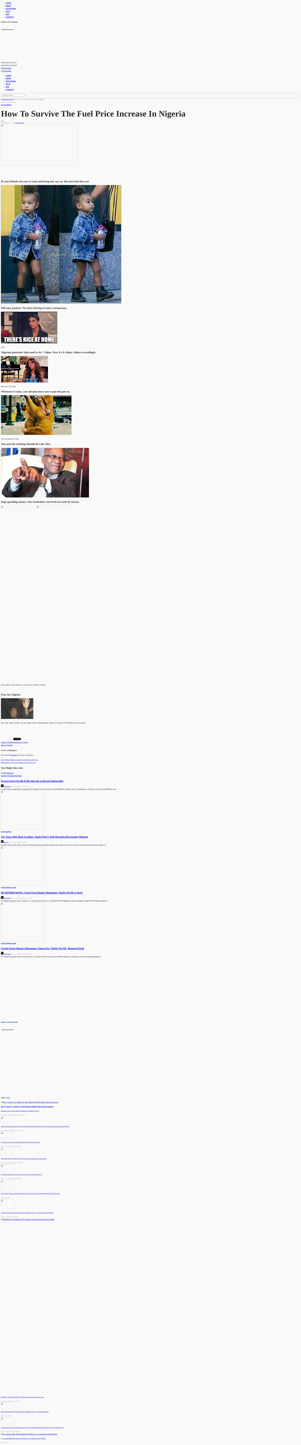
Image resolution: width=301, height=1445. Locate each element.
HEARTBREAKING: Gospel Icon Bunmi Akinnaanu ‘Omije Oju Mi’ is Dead (42, 892)
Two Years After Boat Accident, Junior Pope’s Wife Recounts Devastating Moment (44, 836)
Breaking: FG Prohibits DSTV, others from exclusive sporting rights (22, 1397)
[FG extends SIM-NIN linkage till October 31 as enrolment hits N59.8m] (29, 1434)
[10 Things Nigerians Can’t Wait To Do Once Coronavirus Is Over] (7, 1170)
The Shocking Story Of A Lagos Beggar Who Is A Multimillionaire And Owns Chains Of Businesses (32, 1427)
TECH (8, 11)
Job (7, 14)
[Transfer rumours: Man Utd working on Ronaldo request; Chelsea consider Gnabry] (7, 1208)
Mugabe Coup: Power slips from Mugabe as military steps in (20, 1111)
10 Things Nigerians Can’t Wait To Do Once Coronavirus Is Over (21, 1174)
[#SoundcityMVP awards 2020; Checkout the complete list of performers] (7, 1154)
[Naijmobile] (6, 68)
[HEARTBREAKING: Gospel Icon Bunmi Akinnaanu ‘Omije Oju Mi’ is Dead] (22, 885)
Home (8, 3)
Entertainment (6, 105)
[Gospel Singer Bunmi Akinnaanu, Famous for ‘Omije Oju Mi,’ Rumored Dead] (22, 941)
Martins (6, 842)
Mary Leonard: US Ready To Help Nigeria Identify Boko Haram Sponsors (27, 1107)
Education (11, 9)
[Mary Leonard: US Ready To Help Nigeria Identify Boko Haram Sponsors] (29, 1102)
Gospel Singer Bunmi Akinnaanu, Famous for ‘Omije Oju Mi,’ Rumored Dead (42, 948)
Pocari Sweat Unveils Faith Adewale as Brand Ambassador (32, 781)
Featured (18, 776)
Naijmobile (7, 786)
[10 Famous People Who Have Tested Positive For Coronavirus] (7, 1138)
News (8, 6)
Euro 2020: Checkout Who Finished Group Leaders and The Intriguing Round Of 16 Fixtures (30, 1193)
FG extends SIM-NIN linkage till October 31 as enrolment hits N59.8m (23, 1438)
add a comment (7, 745)
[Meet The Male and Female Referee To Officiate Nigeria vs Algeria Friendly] (7, 1407)
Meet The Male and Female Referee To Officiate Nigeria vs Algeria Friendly (25, 1412)
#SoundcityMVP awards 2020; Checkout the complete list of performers (24, 1158)
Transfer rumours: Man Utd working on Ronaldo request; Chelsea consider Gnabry (27, 1213)
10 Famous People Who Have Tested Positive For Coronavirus (20, 1142)
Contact (10, 17)
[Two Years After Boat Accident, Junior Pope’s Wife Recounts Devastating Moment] (22, 829)
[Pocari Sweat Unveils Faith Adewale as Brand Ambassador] (7, 773)
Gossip (14, 887)
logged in (14, 755)
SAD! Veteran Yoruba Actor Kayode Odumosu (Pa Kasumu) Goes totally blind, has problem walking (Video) (35, 1126)
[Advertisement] (18, 45)
